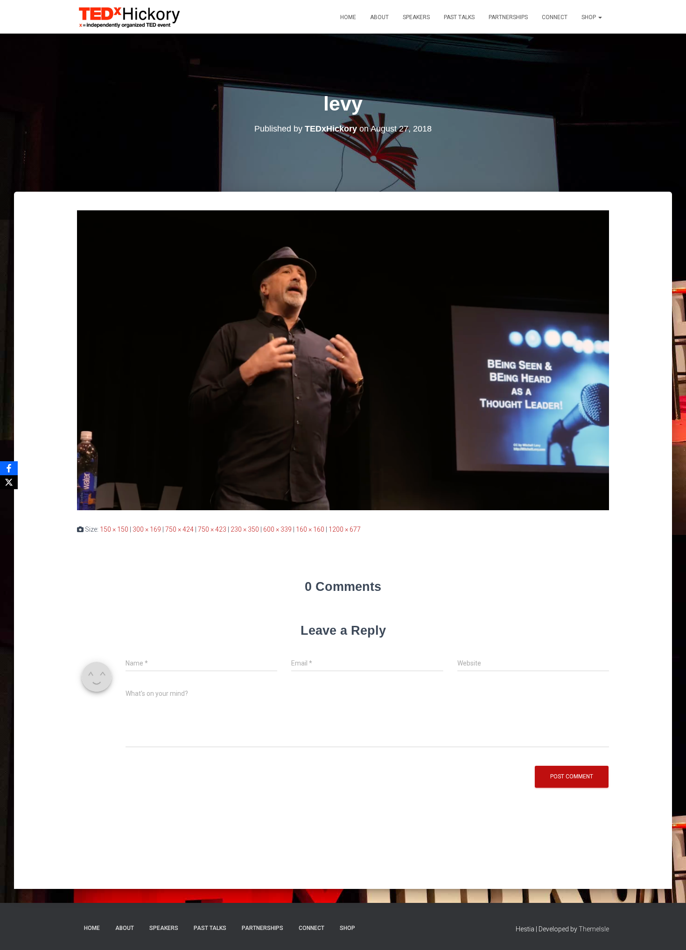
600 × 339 (277, 529)
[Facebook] (9, 468)
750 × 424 (179, 529)
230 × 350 (245, 529)
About (379, 17)
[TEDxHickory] (129, 16)
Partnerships (508, 17)
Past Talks (459, 17)
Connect (554, 17)
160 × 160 (310, 529)
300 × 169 (147, 529)
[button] (599, 17)
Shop (589, 17)
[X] (9, 482)
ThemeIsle (594, 929)
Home (348, 17)
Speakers (416, 17)
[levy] (343, 360)
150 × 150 (114, 529)
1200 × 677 (345, 529)
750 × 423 (212, 529)
